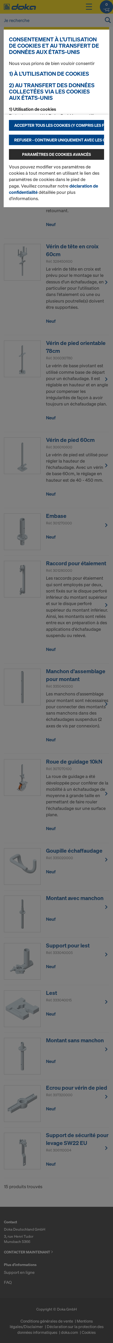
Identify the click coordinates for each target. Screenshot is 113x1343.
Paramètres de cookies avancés (56, 154)
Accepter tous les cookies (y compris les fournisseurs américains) (59, 125)
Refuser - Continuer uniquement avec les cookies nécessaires (59, 139)
